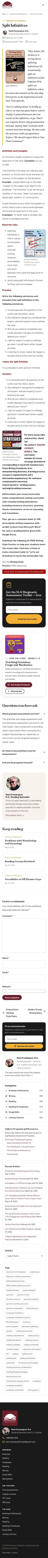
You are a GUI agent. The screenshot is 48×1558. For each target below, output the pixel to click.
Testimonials (12, 1154)
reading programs (31, 1340)
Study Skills (7, 1474)
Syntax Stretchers (12, 1224)
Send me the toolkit (25, 1046)
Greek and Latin (32, 1308)
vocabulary (37, 1381)
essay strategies (29, 1290)
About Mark (6, 1553)
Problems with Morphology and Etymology (22, 1171)
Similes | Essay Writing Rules (35, 1011)
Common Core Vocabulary (16, 1272)
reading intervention (13, 1340)
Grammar (6, 1454)
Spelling (5, 1458)
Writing (5, 1470)
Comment (7, 916)
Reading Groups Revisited (16, 1178)
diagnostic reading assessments (18, 1276)
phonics (9, 1331)
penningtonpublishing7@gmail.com (20, 1442)
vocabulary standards (14, 1385)
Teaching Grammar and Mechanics (19, 1367)
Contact (15, 1553)
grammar (9, 1295)
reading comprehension (15, 1335)
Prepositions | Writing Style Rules (12, 1012)
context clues (34, 1272)
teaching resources (13, 1376)
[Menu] (43, 5)
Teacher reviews (9, 1494)
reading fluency (33, 1335)
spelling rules (27, 1354)
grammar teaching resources (17, 1304)
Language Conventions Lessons (18, 1317)
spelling (15, 1354)
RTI (7, 1354)
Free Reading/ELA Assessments (21, 1146)
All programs (16, 691)
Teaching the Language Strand (17, 1381)
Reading (5, 1466)
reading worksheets (31, 1345)
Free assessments (10, 1490)
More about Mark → (15, 815)
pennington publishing (30, 1326)
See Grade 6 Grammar (20, 685)
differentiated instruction (15, 1281)
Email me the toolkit (27, 619)
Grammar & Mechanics (18, 14)
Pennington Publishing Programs (18, 1139)
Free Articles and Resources (18, 1150)
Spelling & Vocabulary (11, 1526)
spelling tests (11, 1358)
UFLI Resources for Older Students (19, 1229)
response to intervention (32, 1349)
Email (5, 972)
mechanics (27, 1322)
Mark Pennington (12, 1322)
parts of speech (12, 1326)
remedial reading (12, 1349)
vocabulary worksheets (15, 1390)
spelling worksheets (27, 1358)
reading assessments (24, 1331)
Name (5, 958)
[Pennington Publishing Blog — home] (7, 5)
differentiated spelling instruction (18, 1285)
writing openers (33, 1390)
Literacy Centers (9, 1534)
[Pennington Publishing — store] (10, 1418)
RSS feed (6, 1502)
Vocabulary (6, 1462)
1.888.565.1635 (12, 1438)
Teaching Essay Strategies (28, 1363)
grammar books (23, 1295)
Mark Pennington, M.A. (19, 31)
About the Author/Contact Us (19, 1143)
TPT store (6, 1498)
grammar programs (31, 1299)
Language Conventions (14, 1313)
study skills (10, 1363)
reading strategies (13, 1345)
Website (6, 986)
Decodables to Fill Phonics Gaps (18, 1183)
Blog (4, 14)
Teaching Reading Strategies (17, 1372)
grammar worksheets (14, 1308)
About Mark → (27, 1075)
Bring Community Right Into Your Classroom (23, 1206)
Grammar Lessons (13, 1299)
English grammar (12, 1290)
